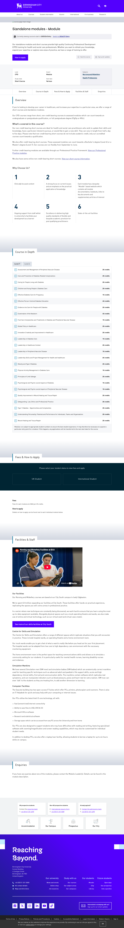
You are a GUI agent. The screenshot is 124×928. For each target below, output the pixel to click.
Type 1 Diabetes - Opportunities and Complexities (64, 408)
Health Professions (90, 78)
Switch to (61, 36)
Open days (108, 882)
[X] (22, 905)
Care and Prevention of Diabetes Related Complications (64, 276)
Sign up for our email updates (98, 906)
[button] (20, 14)
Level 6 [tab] (27, 264)
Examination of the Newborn (64, 314)
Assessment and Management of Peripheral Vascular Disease (64, 270)
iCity (92, 886)
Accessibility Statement (71, 919)
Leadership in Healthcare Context (64, 345)
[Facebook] (14, 905)
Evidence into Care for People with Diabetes (64, 307)
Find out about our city (96, 823)
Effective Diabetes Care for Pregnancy (64, 295)
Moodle (91, 882)
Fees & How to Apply (62, 92)
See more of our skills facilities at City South (33, 624)
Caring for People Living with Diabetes (64, 282)
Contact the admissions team (92, 809)
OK (103, 924)
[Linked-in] (37, 905)
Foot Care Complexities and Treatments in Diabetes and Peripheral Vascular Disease (64, 320)
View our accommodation (28, 823)
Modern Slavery (104, 919)
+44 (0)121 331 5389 (57, 812)
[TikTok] (51, 905)
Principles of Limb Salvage (64, 376)
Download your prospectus (73, 823)
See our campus (50, 823)
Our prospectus (106, 886)
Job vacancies (54, 889)
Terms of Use (10, 919)
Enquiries (101, 92)
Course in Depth (42, 92)
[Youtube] (44, 905)
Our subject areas (70, 886)
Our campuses (71, 889)
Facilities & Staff (82, 92)
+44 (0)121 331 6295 (27, 812)
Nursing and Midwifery (91, 74)
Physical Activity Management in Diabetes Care (64, 370)
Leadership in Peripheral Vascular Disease (64, 351)
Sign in (116, 919)
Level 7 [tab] (17, 264)
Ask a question (106, 889)
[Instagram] (29, 905)
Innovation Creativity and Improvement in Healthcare (64, 332)
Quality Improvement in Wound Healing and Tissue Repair (64, 395)
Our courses (72, 882)
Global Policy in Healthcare (64, 326)
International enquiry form (60, 809)
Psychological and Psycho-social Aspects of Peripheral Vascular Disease (64, 389)
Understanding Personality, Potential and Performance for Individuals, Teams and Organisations (64, 414)
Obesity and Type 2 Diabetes (64, 364)
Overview (22, 92)
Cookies (56, 919)
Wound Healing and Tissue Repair (64, 421)
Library (91, 889)
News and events (53, 882)
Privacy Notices (24, 919)
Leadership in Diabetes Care (64, 339)
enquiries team (32, 809)
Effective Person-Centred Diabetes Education (64, 301)
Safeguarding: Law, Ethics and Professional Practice (64, 402)
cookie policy (30, 925)
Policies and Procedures (41, 919)
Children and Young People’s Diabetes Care (64, 288)
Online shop (54, 886)
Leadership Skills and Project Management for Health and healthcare (64, 358)
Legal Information (89, 919)
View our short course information (76, 159)
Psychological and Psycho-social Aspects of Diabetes (64, 383)
